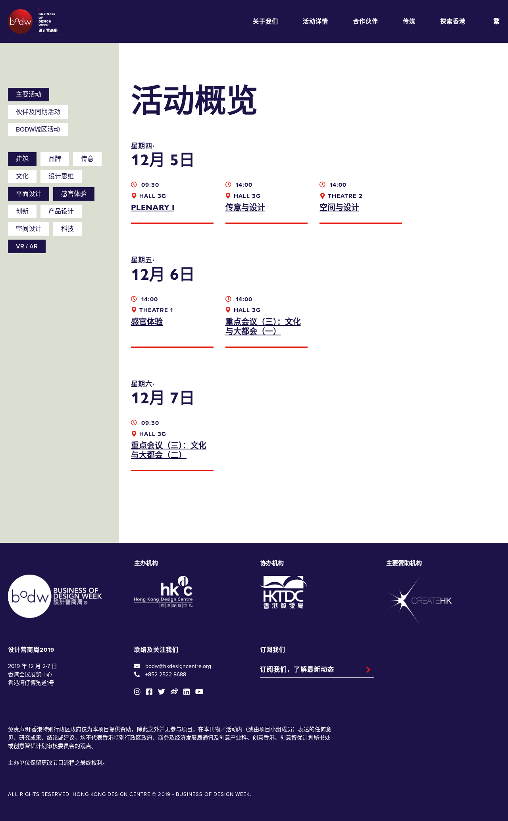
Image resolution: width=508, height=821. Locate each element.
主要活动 (28, 95)
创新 (22, 211)
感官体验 (74, 194)
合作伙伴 (365, 21)
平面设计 (28, 194)
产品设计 (61, 211)
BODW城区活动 (38, 130)
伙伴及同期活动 (38, 112)
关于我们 (265, 21)
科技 (67, 229)
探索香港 (453, 21)
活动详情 (315, 21)
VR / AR (27, 246)
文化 (22, 176)
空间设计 (28, 229)
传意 (87, 159)
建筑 (22, 159)
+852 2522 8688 (165, 674)
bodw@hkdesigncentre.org (178, 666)
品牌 (54, 159)
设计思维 (61, 176)
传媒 (409, 21)
